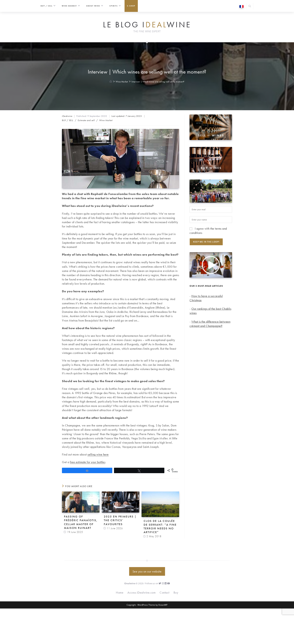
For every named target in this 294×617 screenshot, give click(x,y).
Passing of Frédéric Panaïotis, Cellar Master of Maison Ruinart (80, 522)
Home (119, 592)
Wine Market (106, 120)
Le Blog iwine (147, 24)
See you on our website (147, 571)
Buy (176, 592)
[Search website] (249, 6)
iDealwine (67, 116)
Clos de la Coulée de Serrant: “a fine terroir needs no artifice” (160, 526)
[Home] (111, 81)
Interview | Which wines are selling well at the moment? (158, 81)
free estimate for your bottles (87, 462)
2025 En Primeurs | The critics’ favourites (120, 520)
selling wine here (98, 454)
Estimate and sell (86, 120)
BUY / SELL (67, 120)
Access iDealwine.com (141, 592)
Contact (164, 592)
